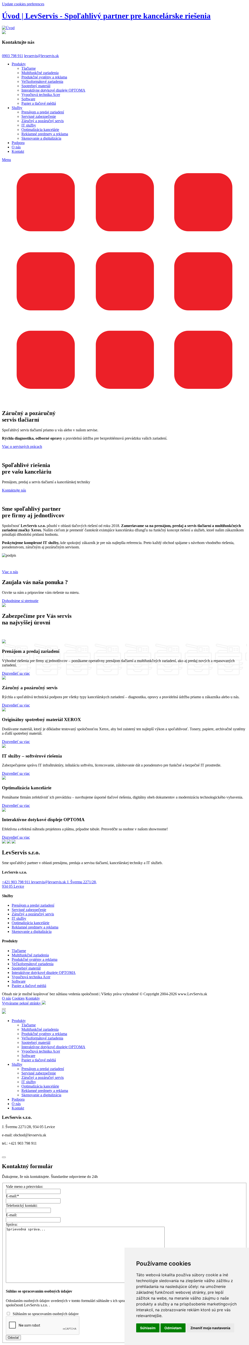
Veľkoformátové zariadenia (42, 81)
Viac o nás (10, 572)
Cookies (18, 998)
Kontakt (18, 151)
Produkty (19, 64)
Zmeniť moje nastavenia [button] (210, 1328)
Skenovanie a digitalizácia (41, 138)
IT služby (28, 125)
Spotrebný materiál (35, 86)
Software (28, 99)
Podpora (18, 143)
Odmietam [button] (173, 1328)
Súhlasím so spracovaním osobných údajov (46, 1314)
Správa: (12, 1224)
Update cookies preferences (23, 4)
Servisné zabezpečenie (38, 116)
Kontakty (33, 998)
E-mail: (12, 1196)
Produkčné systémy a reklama (44, 77)
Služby (17, 108)
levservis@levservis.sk (41, 56)
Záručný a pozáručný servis (42, 121)
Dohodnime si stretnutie (20, 601)
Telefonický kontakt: (21, 1205)
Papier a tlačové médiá (38, 103)
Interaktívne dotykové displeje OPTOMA (53, 90)
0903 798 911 (12, 56)
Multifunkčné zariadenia (40, 73)
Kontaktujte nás (14, 490)
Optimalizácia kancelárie (40, 130)
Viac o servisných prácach (22, 446)
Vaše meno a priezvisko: (24, 1186)
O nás (16, 147)
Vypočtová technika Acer (40, 95)
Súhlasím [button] (148, 1328)
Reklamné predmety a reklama (44, 134)
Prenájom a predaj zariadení (42, 112)
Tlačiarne (28, 68)
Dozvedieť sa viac (16, 673)
